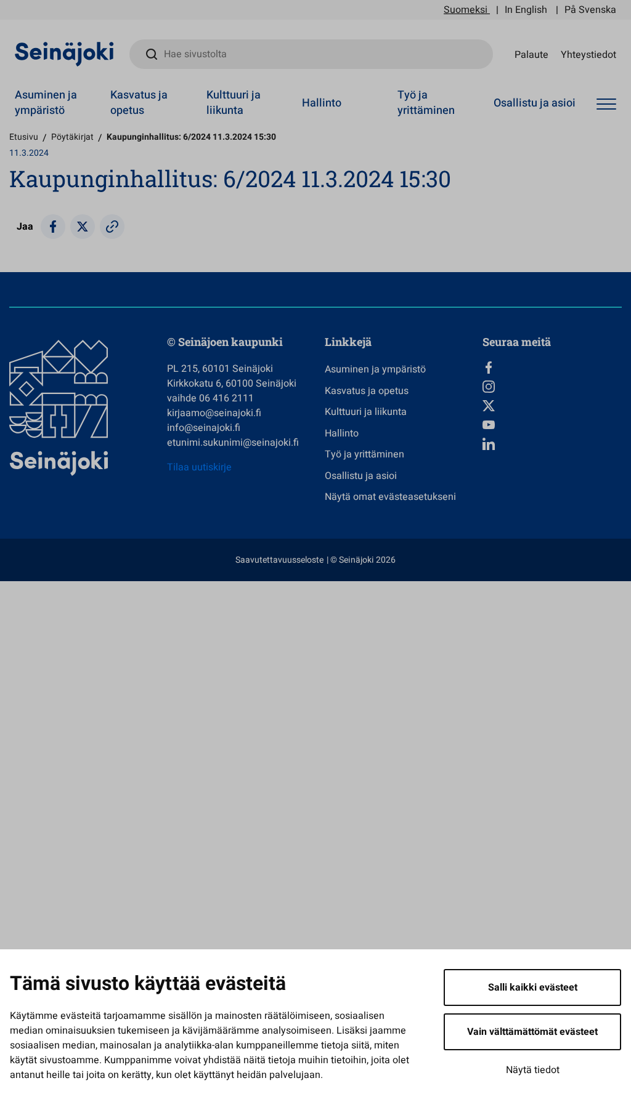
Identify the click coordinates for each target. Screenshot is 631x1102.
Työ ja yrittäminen (426, 103)
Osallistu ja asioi (535, 103)
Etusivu (23, 137)
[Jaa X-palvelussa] (82, 226)
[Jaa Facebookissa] (53, 226)
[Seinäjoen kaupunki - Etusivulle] (64, 53)
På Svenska (590, 9)
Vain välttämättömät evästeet (532, 1031)
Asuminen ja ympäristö (46, 103)
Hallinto (321, 103)
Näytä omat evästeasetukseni (390, 496)
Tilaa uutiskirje (199, 467)
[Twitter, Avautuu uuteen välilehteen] (552, 406)
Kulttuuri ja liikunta (233, 103)
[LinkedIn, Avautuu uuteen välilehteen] (552, 444)
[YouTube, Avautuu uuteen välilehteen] (552, 425)
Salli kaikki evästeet (532, 987)
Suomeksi (465, 9)
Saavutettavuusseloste (279, 559)
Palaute (531, 54)
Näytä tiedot (533, 1070)
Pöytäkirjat (72, 137)
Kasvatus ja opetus (139, 103)
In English (526, 9)
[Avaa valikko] (606, 105)
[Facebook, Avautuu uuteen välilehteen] (552, 367)
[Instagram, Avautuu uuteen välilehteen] (552, 386)
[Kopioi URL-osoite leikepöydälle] (112, 226)
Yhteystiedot (588, 54)
